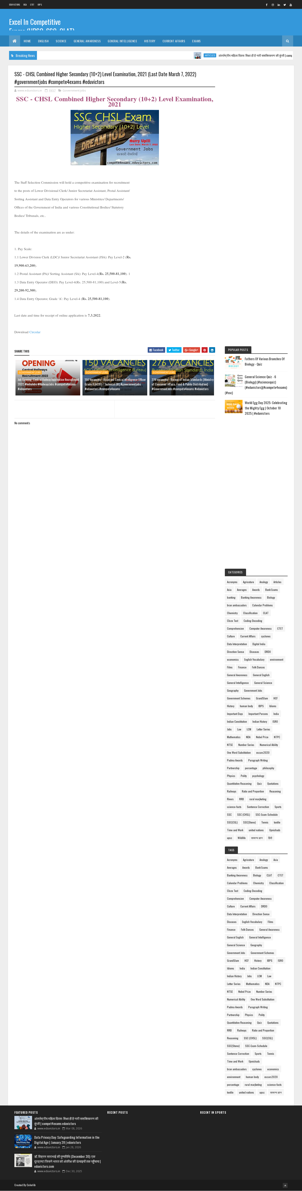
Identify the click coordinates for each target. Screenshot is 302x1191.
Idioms (272, 706)
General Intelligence (122, 41)
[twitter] (284, 4)
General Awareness (87, 41)
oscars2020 (263, 752)
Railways (231, 791)
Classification (250, 613)
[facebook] (266, 4)
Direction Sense (235, 652)
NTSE (230, 745)
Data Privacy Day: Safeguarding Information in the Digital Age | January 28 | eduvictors (66, 1140)
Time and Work (235, 830)
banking (231, 597)
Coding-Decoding (253, 621)
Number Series (246, 745)
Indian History (259, 721)
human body (246, 706)
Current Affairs (173, 41)
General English (261, 675)
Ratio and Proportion (253, 791)
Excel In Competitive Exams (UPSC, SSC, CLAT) (42, 26)
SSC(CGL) (232, 822)
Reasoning (275, 791)
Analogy (264, 582)
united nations (256, 830)
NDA (248, 737)
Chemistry (232, 613)
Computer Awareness (260, 628)
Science (61, 41)
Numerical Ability (269, 745)
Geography (233, 690)
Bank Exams (271, 590)
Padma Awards (235, 760)
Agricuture (248, 582)
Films (230, 667)
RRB (241, 799)
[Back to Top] (285, 1185)
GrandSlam (262, 698)
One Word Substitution (239, 752)
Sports (278, 807)
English (43, 41)
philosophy (268, 768)
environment (276, 659)
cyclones (266, 636)
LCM (249, 729)
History (149, 41)
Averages (242, 590)
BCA (25, 4)
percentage (251, 768)
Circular (34, 332)
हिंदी (270, 838)
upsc (229, 838)
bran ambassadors (237, 605)
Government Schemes (238, 698)
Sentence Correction (258, 807)
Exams (196, 41)
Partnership (233, 768)
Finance (242, 667)
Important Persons (258, 714)
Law (239, 729)
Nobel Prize (262, 737)
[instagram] (272, 4)
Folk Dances (258, 667)
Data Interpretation (237, 644)
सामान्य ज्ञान (257, 838)
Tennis (264, 822)
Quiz (259, 783)
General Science (263, 683)
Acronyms (232, 582)
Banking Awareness (251, 597)
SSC (229, 814)
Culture (231, 636)
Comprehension (235, 628)
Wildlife (242, 838)
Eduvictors (14, 4)
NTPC (277, 737)
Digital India (258, 644)
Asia (229, 590)
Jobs (229, 729)
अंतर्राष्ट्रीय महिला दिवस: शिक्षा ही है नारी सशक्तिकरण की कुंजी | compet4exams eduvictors (252, 55)
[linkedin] (278, 4)
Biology (271, 597)
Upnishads (274, 830)
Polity (244, 776)
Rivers (230, 799)
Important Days (235, 714)
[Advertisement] (256, 138)
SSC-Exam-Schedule (267, 814)
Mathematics (234, 737)
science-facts (234, 807)
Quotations (273, 783)
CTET (32, 4)
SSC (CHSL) (243, 814)
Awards (256, 590)
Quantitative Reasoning (239, 783)
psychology (258, 776)
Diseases (254, 652)
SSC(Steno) (249, 822)
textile (277, 822)
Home (27, 41)
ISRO (275, 721)
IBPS (40, 4)
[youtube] (290, 4)
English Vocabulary (254, 659)
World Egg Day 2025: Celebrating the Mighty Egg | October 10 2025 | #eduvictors (266, 408)
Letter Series (263, 729)
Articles (195, 55)
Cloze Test (232, 621)
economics (233, 659)
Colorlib (31, 1185)
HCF (275, 698)
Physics (231, 776)
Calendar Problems (262, 605)
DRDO (268, 652)
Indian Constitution (237, 721)
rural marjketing (257, 799)
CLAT (266, 613)
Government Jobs (74, 90)
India (276, 714)
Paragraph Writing (258, 760)
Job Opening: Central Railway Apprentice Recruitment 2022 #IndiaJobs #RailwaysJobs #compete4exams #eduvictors (48, 384)
